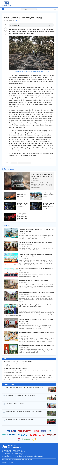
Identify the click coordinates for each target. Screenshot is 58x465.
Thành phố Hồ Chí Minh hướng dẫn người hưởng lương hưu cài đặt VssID (36, 333)
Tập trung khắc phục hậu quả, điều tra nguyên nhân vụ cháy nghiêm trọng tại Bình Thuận (22, 217)
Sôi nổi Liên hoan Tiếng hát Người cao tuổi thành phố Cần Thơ (36, 345)
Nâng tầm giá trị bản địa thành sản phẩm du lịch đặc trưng (20, 395)
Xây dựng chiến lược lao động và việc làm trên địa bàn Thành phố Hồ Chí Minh (36, 320)
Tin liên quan (9, 169)
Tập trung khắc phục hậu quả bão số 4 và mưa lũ (15, 368)
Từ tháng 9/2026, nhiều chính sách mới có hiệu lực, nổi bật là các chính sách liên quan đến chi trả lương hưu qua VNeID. (28, 364)
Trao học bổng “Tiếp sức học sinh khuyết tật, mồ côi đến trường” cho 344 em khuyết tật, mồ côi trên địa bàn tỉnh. (36, 275)
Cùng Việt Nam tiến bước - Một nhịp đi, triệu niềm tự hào (19, 419)
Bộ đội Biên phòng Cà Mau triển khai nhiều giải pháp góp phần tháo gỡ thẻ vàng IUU (36, 230)
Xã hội (5, 15)
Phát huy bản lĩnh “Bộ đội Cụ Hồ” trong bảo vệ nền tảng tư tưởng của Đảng (24, 411)
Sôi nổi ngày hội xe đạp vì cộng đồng (15, 403)
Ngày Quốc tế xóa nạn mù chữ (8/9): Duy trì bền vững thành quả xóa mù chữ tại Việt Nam (35, 243)
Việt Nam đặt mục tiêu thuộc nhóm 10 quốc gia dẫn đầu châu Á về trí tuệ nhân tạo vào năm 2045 (27, 375)
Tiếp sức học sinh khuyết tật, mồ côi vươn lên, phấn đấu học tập (35, 269)
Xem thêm (7, 225)
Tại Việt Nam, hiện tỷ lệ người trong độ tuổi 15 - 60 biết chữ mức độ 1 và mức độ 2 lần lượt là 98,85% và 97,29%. (36, 249)
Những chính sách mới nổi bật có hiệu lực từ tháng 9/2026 (18, 361)
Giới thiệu (11, 462)
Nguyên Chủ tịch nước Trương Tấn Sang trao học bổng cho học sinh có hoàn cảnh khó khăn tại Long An (36, 305)
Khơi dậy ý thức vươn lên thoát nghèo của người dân (33, 280)
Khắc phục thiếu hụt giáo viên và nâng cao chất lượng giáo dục (36, 292)
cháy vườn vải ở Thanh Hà (24, 163)
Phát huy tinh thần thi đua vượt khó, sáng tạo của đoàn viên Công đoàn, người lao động (35, 255)
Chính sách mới (9, 358)
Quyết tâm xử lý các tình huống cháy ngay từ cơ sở (48, 194)
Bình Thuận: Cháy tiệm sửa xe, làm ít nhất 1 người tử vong (22, 204)
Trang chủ (4, 462)
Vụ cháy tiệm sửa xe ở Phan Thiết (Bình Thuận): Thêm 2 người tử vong (48, 205)
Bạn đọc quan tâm (9, 384)
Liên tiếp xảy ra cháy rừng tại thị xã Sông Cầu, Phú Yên (22, 194)
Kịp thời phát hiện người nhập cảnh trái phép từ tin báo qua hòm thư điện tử (24, 387)
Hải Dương (14, 163)
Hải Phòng (18, 20)
